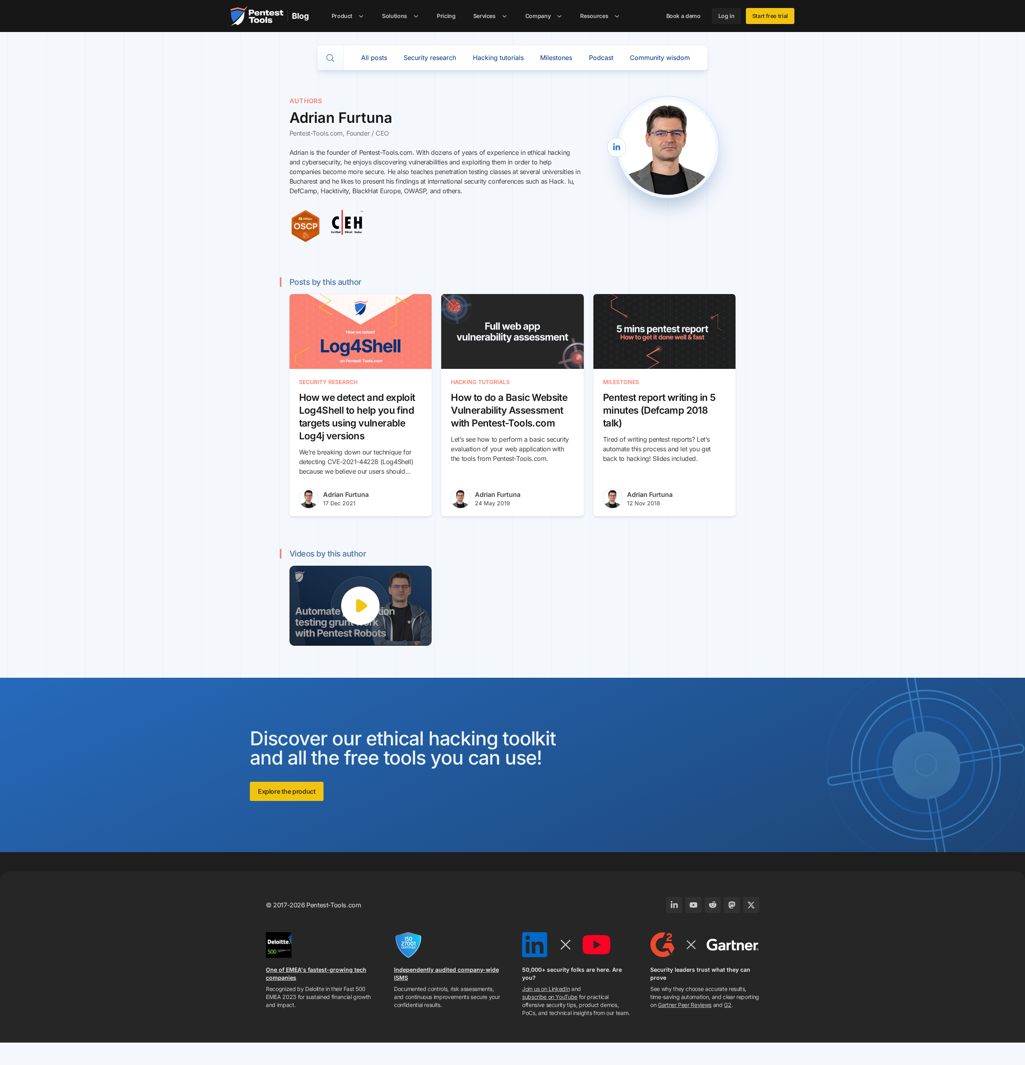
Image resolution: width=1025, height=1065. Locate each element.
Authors (305, 101)
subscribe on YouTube (549, 996)
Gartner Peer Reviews (684, 1004)
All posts (374, 58)
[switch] (330, 58)
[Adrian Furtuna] (308, 498)
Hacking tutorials (498, 58)
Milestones (556, 58)
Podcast (601, 58)
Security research (430, 58)
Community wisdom (660, 58)
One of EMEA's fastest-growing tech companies (316, 973)
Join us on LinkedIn (546, 988)
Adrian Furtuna (346, 494)
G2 (727, 1004)
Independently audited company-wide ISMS (446, 973)
